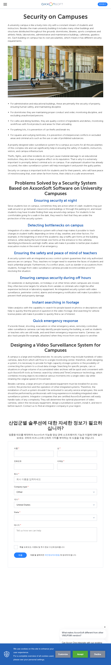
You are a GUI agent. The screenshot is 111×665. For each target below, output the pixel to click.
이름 (16, 448)
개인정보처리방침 (52, 555)
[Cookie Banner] (55, 654)
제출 (20, 555)
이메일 (60, 461)
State (17, 512)
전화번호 (18, 461)
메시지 (17, 525)
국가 (16, 500)
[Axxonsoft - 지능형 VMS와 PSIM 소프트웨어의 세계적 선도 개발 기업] (52, 4)
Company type (21, 487)
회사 (16, 474)
